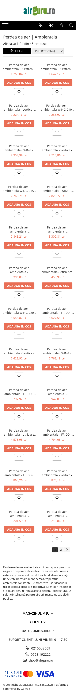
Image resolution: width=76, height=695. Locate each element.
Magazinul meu (36, 613)
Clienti (36, 622)
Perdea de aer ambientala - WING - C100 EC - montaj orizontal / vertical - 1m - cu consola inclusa (19, 148)
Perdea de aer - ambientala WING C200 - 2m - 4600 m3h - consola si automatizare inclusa (19, 311)
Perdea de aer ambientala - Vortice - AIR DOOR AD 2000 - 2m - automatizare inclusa (57, 473)
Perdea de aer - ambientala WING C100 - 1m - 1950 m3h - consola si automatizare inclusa (57, 107)
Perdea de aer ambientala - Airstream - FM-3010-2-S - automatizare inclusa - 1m (19, 67)
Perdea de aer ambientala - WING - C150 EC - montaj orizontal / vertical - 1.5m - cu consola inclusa (57, 189)
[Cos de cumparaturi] (61, 25)
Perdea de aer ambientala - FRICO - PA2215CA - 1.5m (57, 432)
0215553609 (40, 648)
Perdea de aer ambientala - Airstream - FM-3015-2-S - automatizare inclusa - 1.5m (57, 67)
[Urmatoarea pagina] (67, 549)
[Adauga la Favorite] (19, 91)
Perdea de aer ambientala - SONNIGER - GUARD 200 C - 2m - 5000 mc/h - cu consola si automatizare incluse (57, 392)
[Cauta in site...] (71, 25)
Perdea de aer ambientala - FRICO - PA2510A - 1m (19, 392)
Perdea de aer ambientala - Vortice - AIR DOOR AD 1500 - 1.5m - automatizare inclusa (19, 351)
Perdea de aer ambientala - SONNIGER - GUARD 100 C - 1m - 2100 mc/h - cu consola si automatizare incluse (19, 229)
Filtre (18, 51)
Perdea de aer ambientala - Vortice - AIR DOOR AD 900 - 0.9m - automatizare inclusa (19, 107)
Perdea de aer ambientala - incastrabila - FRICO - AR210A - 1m (19, 514)
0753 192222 (40, 654)
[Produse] (6, 26)
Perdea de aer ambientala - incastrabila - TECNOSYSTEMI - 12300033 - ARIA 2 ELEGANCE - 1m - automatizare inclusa (57, 514)
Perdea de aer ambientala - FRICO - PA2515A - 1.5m (19, 473)
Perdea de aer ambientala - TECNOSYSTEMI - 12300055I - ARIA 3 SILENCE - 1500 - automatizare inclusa (19, 270)
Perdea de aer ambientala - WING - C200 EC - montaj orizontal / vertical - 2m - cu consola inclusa (57, 351)
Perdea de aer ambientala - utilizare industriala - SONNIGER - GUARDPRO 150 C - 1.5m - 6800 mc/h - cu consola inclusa (19, 432)
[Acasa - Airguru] (38, 10)
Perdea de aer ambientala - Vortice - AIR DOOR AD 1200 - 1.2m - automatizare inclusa (57, 148)
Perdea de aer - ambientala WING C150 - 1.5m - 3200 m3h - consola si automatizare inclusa (19, 189)
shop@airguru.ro (40, 660)
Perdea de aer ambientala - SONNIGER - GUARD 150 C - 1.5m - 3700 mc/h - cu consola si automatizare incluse (57, 229)
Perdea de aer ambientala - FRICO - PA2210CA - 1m (57, 311)
